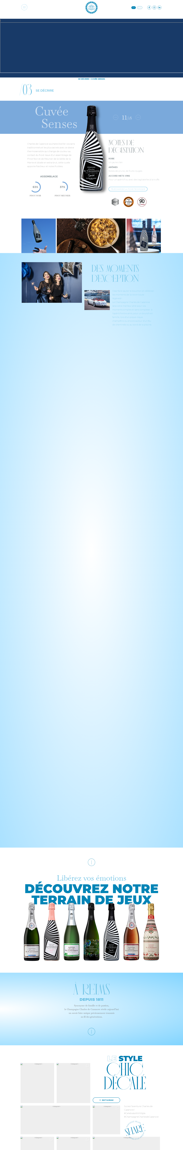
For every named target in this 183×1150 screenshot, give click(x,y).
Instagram (107, 1100)
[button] (24, 7)
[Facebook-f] (149, 7)
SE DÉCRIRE (83, 79)
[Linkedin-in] (159, 7)
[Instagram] (154, 7)
